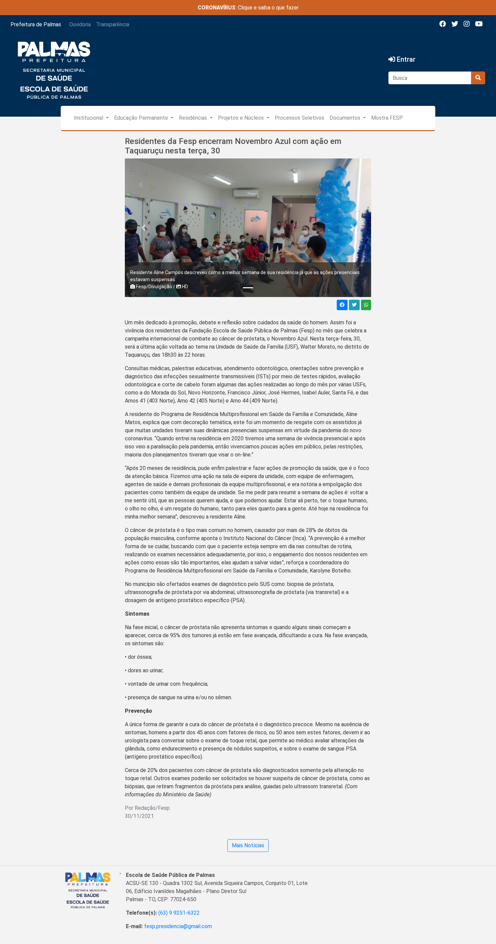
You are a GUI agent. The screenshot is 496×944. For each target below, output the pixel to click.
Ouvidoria (80, 24)
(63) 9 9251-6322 (179, 913)
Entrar (405, 59)
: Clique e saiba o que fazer (248, 7)
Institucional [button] (89, 118)
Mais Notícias (248, 845)
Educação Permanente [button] (141, 118)
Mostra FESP (387, 118)
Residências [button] (194, 118)
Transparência (112, 24)
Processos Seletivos (299, 118)
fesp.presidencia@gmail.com (178, 926)
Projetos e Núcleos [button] (241, 118)
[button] (143, 227)
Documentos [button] (346, 118)
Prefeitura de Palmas (35, 24)
